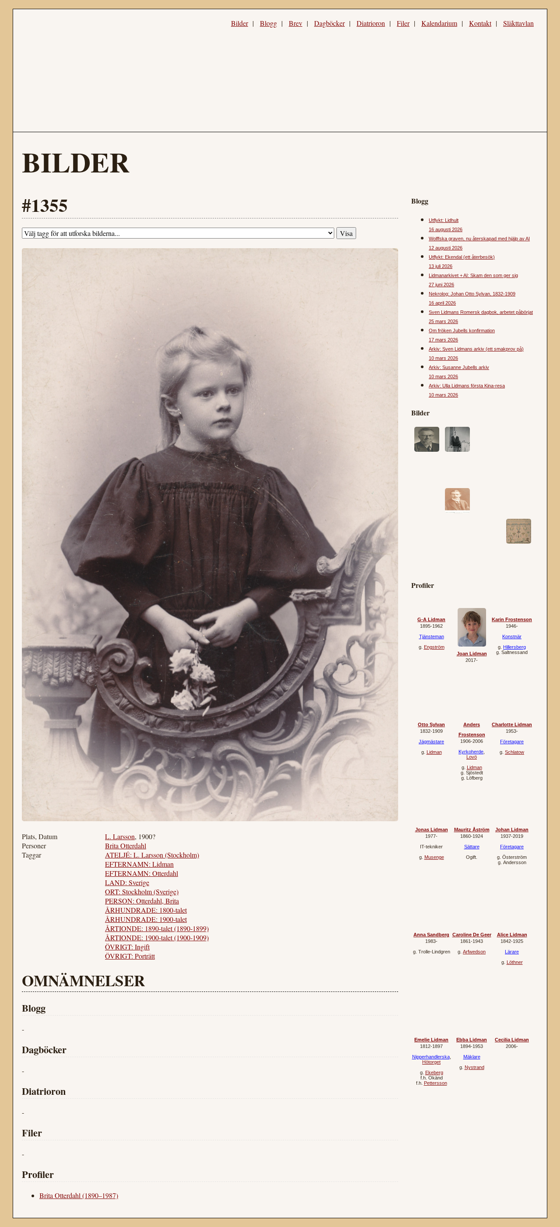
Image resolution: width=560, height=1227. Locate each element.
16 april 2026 (442, 303)
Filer (403, 23)
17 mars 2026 (443, 339)
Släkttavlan (518, 23)
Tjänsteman (431, 636)
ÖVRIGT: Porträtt (130, 955)
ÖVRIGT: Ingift (127, 946)
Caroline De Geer (471, 934)
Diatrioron (371, 23)
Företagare (512, 741)
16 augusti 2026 (445, 229)
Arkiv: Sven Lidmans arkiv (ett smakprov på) (476, 349)
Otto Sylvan (431, 724)
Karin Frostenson (512, 619)
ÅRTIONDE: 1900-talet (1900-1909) (157, 937)
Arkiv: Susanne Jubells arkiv (459, 367)
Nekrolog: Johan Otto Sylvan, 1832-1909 (472, 293)
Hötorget (431, 1062)
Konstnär (512, 636)
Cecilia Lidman (512, 1039)
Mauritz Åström (472, 829)
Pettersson (435, 1083)
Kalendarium (439, 23)
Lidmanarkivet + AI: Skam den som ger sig (473, 275)
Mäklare (471, 1056)
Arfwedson (474, 951)
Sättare (472, 846)
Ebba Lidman (471, 1039)
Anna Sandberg (431, 934)
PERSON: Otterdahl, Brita (142, 900)
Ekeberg (434, 1072)
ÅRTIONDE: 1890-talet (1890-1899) (157, 928)
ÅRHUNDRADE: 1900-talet (146, 919)
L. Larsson (120, 836)
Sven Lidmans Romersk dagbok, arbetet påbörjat (481, 312)
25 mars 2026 (443, 321)
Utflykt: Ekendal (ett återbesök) (462, 257)
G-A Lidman (431, 619)
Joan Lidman (472, 653)
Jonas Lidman (431, 829)
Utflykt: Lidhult (443, 220)
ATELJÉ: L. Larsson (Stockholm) (152, 854)
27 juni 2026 (441, 284)
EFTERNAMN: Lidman (139, 863)
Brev (295, 23)
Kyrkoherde (470, 751)
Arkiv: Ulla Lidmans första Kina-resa (467, 385)
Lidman (434, 752)
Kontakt (480, 23)
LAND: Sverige (127, 882)
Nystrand (474, 1067)
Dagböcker (329, 23)
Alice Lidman (512, 934)
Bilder (239, 23)
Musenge (434, 857)
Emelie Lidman (431, 1039)
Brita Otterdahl (125, 845)
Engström (434, 647)
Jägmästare (431, 741)
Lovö (471, 756)
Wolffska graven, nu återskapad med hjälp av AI (479, 238)
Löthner (515, 962)
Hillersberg (514, 647)
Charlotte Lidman (512, 724)
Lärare (512, 951)
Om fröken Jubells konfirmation (462, 330)
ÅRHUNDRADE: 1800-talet (146, 909)
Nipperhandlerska (431, 1056)
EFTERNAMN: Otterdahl (141, 873)
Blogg (268, 23)
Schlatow (514, 752)
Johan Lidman (511, 829)
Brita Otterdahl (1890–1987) (78, 1195)
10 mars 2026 (443, 358)
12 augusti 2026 (445, 247)
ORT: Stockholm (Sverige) (141, 891)
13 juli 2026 (440, 266)
